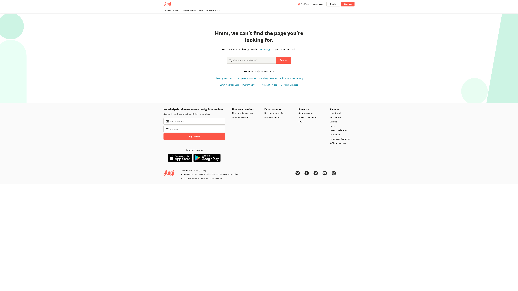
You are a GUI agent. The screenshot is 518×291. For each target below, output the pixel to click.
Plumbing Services (268, 78)
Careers (333, 121)
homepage (265, 49)
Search (283, 60)
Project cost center (308, 117)
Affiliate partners (338, 143)
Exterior (176, 10)
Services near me (240, 117)
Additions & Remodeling (291, 78)
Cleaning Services (223, 78)
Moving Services (269, 84)
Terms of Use (186, 170)
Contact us (335, 134)
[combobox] (251, 62)
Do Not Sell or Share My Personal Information (218, 174)
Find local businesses (242, 113)
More (201, 10)
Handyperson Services (245, 78)
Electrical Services (289, 84)
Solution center (306, 113)
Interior (167, 10)
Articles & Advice (213, 10)
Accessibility (189, 174)
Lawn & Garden (189, 10)
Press (332, 126)
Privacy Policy (200, 170)
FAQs (301, 121)
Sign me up (194, 136)
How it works (336, 113)
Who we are (335, 117)
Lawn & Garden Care (229, 84)
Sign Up (348, 4)
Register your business (275, 113)
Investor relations (338, 130)
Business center (272, 117)
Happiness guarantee (340, 139)
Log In (333, 4)
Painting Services (250, 84)
